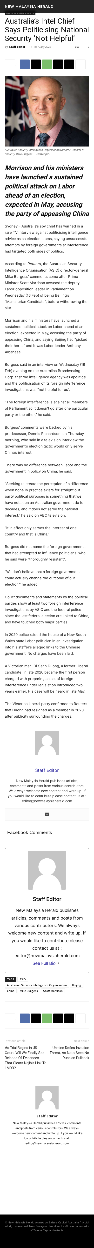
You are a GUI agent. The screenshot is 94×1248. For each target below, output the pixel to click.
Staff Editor (17, 46)
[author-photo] (47, 1109)
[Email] (58, 64)
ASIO (23, 979)
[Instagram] (31, 1240)
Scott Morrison (53, 991)
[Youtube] (71, 1240)
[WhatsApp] (47, 64)
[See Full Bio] (58, 963)
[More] (80, 64)
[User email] (47, 814)
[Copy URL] (69, 64)
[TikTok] (47, 1240)
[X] (36, 64)
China (10, 991)
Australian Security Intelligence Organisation (37, 985)
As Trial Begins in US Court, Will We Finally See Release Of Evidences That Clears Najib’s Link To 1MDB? (26, 1058)
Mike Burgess (29, 991)
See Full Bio (44, 963)
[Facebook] (25, 64)
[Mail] (39, 1240)
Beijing (76, 985)
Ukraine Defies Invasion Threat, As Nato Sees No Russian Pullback (69, 1053)
